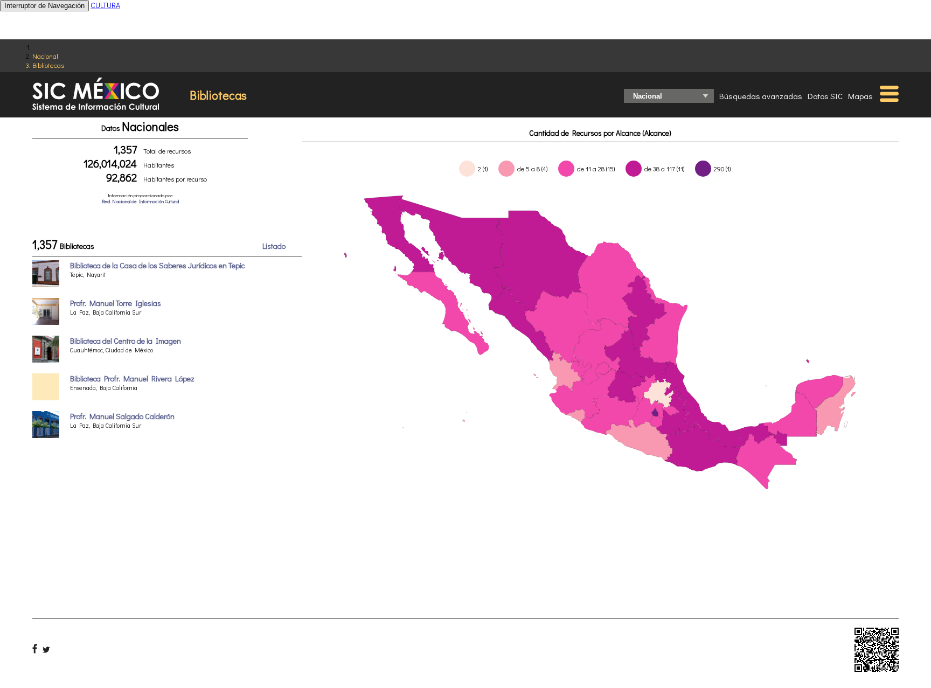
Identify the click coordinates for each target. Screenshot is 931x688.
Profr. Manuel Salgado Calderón (122, 416)
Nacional (45, 55)
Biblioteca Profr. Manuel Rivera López (132, 378)
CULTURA (105, 5)
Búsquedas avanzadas (760, 96)
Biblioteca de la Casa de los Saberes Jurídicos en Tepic (157, 265)
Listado (274, 246)
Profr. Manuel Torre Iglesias (115, 303)
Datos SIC (825, 96)
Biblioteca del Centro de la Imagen (125, 341)
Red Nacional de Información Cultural (140, 201)
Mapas (860, 96)
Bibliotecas (48, 65)
